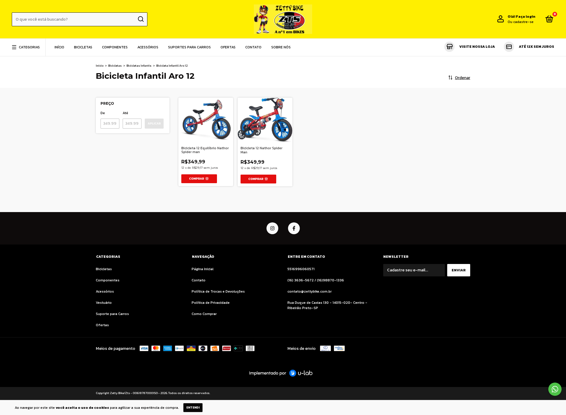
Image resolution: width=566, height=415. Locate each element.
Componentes (115, 47)
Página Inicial (202, 269)
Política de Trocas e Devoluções (218, 291)
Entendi (193, 407)
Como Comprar (204, 313)
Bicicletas (83, 47)
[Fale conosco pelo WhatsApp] (555, 389)
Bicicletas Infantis (139, 65)
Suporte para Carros (112, 313)
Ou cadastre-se (521, 21)
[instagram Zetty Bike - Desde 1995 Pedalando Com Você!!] (272, 228)
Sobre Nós (281, 47)
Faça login (525, 16)
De (103, 113)
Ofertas (228, 47)
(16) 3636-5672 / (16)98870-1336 (315, 280)
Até (125, 113)
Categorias (29, 47)
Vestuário (104, 302)
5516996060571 (301, 269)
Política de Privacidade (211, 302)
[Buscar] (140, 19)
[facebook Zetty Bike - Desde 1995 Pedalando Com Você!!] (294, 228)
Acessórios (147, 47)
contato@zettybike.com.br (309, 291)
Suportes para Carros (189, 47)
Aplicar (154, 123)
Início (59, 47)
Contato (253, 47)
